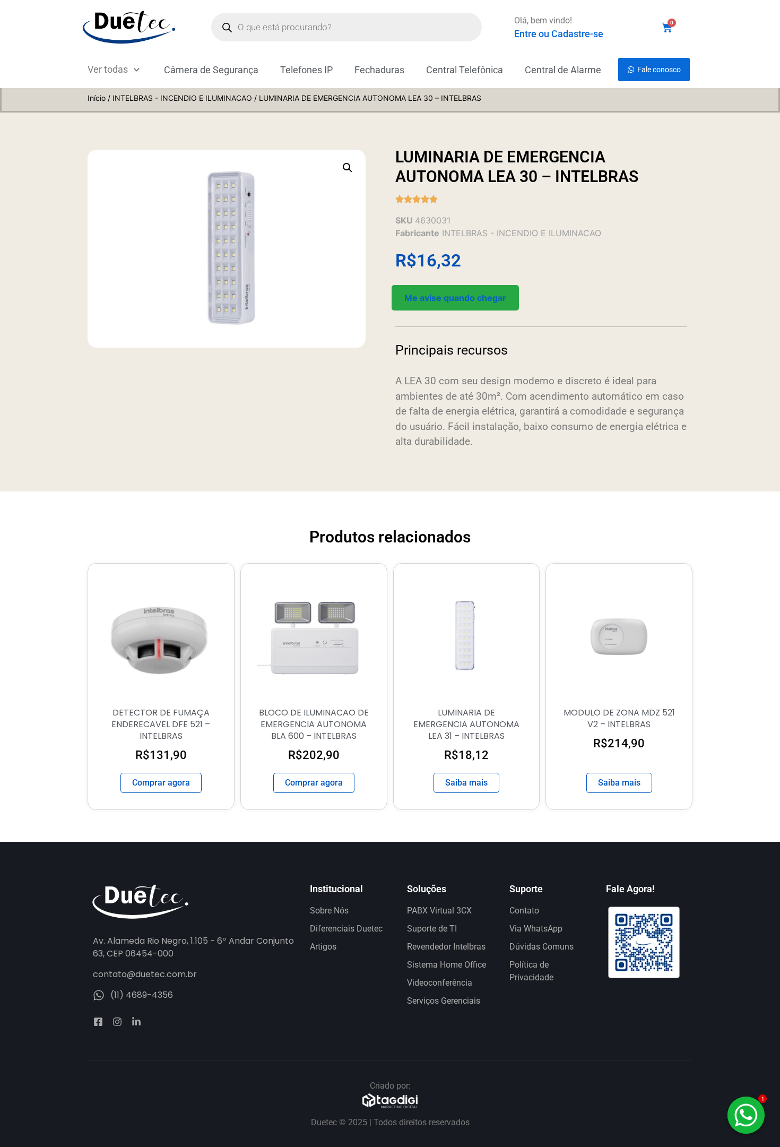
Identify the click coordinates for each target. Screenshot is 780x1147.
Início (97, 97)
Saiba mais (466, 783)
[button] (347, 167)
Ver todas (108, 69)
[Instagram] (117, 1021)
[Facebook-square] (98, 1021)
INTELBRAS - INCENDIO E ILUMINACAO (182, 97)
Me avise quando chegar (455, 297)
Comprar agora (161, 783)
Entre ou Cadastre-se (558, 33)
